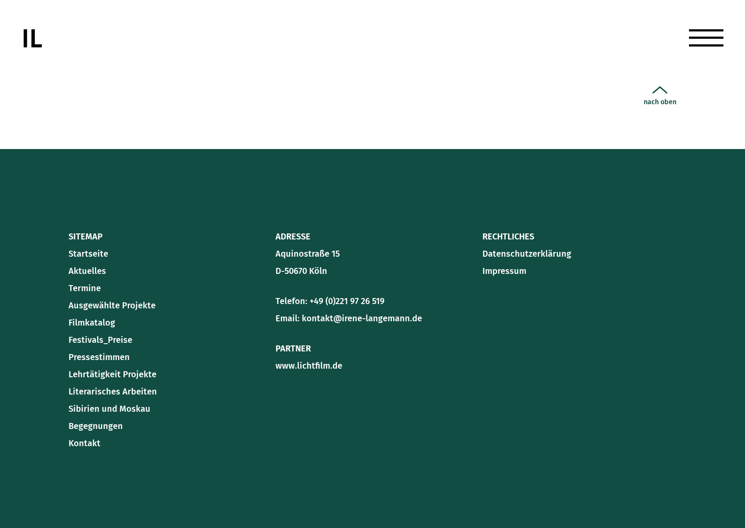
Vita (575, 171)
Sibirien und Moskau (109, 409)
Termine (586, 81)
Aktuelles (589, 59)
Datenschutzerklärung (526, 253)
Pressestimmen (99, 357)
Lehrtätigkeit (598, 126)
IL (32, 39)
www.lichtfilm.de (308, 365)
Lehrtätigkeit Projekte (113, 374)
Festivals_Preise (100, 340)
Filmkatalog (92, 322)
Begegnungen (96, 426)
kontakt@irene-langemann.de (362, 318)
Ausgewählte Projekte (112, 305)
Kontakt (586, 193)
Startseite (88, 253)
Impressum (504, 271)
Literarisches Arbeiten (621, 148)
